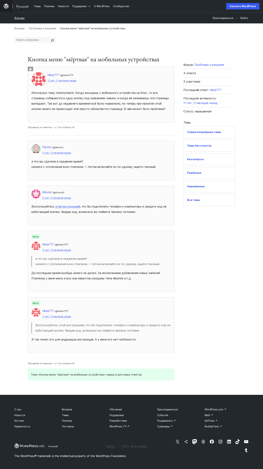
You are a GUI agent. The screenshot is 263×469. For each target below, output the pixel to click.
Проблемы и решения (42, 28)
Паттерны (68, 426)
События (162, 415)
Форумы (19, 17)
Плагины (67, 420)
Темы (65, 415)
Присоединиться (167, 409)
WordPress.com (215, 409)
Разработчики (118, 420)
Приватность (22, 426)
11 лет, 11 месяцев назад (62, 80)
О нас (17, 409)
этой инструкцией (67, 206)
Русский (53, 446)
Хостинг (19, 420)
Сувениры (165, 426)
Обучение (115, 409)
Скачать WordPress (243, 6)
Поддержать (166, 420)
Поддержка (116, 415)
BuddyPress (213, 426)
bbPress (211, 420)
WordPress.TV (119, 426)
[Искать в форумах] (52, 40)
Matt (209, 415)
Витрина (67, 409)
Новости (19, 415)
